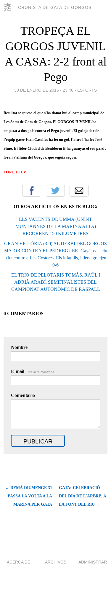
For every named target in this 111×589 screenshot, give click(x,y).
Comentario (23, 395)
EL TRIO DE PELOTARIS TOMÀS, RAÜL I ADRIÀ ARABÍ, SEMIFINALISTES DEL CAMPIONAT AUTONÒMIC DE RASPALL (55, 282)
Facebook (31, 191)
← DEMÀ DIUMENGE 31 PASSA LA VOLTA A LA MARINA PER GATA (28, 496)
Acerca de (18, 562)
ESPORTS (87, 90)
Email (79, 191)
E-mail (33, 371)
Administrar (92, 562)
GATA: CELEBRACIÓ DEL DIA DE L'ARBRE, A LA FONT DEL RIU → (82, 496)
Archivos (55, 562)
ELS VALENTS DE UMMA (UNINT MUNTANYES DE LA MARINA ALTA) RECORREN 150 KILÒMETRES (55, 226)
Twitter (55, 191)
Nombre (19, 347)
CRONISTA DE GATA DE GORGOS (54, 7)
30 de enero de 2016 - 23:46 (43, 90)
